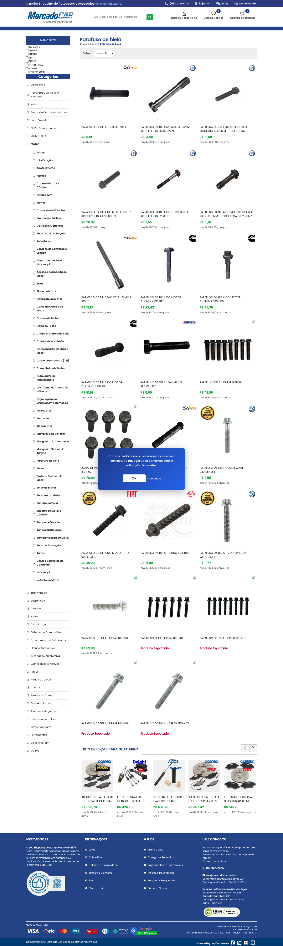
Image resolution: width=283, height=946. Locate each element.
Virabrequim (44, 572)
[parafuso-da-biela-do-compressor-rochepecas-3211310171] (168, 177)
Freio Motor (44, 410)
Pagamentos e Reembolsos (165, 865)
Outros (35, 750)
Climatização (39, 624)
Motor (35, 144)
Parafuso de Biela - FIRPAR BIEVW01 (105, 723)
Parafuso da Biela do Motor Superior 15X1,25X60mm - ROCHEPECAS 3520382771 (227, 214)
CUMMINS (34, 47)
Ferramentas (39, 735)
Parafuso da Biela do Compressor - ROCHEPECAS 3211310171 (166, 214)
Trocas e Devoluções (161, 873)
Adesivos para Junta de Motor (52, 274)
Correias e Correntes (50, 226)
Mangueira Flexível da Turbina (50, 451)
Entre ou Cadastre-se (184, 17)
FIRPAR (33, 61)
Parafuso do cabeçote (51, 233)
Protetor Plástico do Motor (49, 478)
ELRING (33, 54)
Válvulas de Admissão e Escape (52, 251)
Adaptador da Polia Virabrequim (49, 262)
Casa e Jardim (40, 743)
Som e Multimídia (41, 703)
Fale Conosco (215, 839)
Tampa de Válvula (48, 522)
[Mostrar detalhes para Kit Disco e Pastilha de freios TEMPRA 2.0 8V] (204, 774)
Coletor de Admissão (50, 341)
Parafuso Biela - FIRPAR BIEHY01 (162, 638)
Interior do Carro (41, 727)
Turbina (41, 553)
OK (134, 478)
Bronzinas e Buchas (49, 218)
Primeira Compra (158, 888)
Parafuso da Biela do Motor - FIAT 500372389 (106, 555)
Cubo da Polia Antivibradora (46, 378)
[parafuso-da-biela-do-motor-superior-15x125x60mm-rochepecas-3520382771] (227, 177)
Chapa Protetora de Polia (53, 333)
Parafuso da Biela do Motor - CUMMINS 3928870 (162, 299)
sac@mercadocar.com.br (220, 875)
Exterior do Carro (41, 695)
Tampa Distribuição (49, 530)
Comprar (114, 114)
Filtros (40, 152)
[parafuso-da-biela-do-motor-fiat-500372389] (109, 518)
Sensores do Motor (49, 495)
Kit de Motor (44, 426)
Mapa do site (97, 888)
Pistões (41, 176)
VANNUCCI (35, 68)
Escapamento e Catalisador (48, 640)
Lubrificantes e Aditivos (45, 664)
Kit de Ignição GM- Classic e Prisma (130, 799)
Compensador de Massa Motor (52, 351)
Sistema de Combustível (46, 632)
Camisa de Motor (48, 318)
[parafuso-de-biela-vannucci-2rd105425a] (168, 348)
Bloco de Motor (46, 291)
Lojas (202, 3)
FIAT (31, 57)
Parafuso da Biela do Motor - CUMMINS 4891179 (103, 384)
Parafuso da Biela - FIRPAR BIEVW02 (165, 723)
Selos (34, 104)
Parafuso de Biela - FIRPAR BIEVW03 (105, 638)
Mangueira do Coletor (51, 434)
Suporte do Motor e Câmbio (49, 512)
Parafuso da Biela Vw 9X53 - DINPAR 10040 (106, 299)
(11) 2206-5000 (179, 3)
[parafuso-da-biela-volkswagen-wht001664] (227, 518)
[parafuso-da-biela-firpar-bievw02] (168, 688)
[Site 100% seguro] (143, 934)
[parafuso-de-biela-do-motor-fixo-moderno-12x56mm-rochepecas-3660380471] (227, 92)
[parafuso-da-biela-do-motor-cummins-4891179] (109, 348)
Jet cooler (43, 418)
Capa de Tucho (46, 326)
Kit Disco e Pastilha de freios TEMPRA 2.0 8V (204, 799)
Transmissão (39, 593)
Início (83, 44)
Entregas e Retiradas (161, 857)
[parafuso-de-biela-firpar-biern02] (109, 433)
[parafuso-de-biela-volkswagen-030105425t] (227, 433)
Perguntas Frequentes (161, 880)
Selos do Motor (46, 487)
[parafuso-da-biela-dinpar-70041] (109, 92)
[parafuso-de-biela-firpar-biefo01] (227, 603)
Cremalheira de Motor (51, 368)
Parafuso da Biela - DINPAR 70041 (104, 127)
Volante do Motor (48, 580)
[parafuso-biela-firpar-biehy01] (168, 603)
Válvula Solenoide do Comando (50, 562)
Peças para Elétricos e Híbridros (45, 94)
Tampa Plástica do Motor (53, 538)
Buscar (150, 17)
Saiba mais (154, 478)
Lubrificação (45, 160)
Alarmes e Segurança (44, 711)
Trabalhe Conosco (100, 873)
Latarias (36, 687)
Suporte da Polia (47, 503)
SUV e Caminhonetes (44, 128)
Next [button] (253, 748)
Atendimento (247, 3)
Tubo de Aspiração (49, 545)
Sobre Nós (95, 857)
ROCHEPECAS (36, 64)
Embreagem (44, 195)
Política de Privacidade (103, 865)
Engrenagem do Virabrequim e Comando (52, 401)
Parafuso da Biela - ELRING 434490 (165, 553)
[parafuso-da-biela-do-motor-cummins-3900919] (227, 262)
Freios (34, 616)
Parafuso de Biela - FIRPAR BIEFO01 (223, 638)
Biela (40, 283)
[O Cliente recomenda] (53, 884)
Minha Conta (155, 849)
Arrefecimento (46, 168)
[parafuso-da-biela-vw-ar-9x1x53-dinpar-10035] (168, 433)
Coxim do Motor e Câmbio (48, 185)
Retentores (44, 241)
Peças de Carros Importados (49, 112)
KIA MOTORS (38, 136)
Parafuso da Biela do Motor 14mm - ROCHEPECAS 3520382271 (166, 129)
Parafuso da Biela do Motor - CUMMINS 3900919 (221, 299)
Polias (40, 468)
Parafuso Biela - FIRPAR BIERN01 (221, 382)
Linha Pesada (39, 120)
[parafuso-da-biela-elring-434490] (168, 518)
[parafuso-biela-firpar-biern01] (227, 348)
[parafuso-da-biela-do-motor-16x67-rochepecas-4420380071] (109, 177)
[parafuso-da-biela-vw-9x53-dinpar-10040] (109, 262)
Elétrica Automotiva (43, 648)
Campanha (38, 85)
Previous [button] (245, 748)
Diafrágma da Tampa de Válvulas (52, 389)
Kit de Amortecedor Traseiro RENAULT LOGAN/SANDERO (167, 801)
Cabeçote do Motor (49, 299)
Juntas (41, 202)
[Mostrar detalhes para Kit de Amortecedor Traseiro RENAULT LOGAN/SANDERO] (168, 774)
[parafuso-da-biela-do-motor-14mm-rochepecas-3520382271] (168, 92)
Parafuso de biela (48, 461)
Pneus (35, 672)
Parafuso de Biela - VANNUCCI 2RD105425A (161, 384)
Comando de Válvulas (51, 210)
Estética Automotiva (43, 719)
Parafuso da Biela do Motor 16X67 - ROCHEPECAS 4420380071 (107, 214)
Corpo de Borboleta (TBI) (53, 360)
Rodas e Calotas (41, 679)
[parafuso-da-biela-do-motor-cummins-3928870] (168, 262)
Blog (225, 3)
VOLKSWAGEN (37, 72)
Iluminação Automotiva (45, 656)
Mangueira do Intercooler (53, 441)
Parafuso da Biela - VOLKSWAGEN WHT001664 (223, 555)
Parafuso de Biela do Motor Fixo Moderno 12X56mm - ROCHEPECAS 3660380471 (223, 131)
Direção (36, 608)
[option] (97, 788)
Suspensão (38, 600)
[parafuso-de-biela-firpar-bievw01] (109, 688)
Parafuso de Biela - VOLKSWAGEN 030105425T (222, 470)
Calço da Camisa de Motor (50, 308)
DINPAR (33, 50)
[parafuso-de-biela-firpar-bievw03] (109, 603)
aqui (213, 861)
